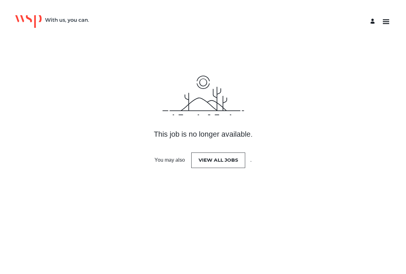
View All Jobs (218, 160)
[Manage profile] (373, 22)
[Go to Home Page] (52, 21)
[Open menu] (386, 22)
